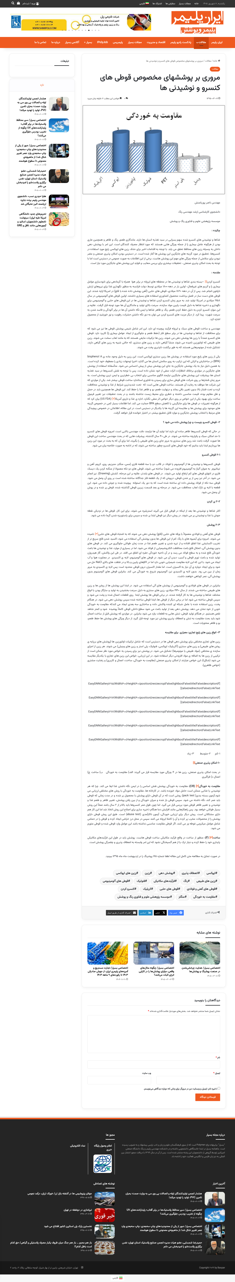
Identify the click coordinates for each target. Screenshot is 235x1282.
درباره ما (55, 42)
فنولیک (141, 881)
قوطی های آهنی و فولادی (201, 889)
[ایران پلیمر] (193, 22)
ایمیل (216, 1073)
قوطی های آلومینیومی (115, 881)
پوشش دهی (166, 873)
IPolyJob (102, 42)
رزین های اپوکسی (126, 873)
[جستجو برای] (13, 3)
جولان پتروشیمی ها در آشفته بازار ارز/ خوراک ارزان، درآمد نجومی (60, 1194)
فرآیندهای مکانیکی (164, 881)
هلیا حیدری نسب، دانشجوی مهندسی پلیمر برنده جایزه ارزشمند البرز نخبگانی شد (31, 200)
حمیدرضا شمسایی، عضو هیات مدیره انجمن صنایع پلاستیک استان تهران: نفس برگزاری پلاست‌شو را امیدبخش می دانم (31, 179)
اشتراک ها (157, 4)
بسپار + (88, 42)
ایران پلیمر (216, 42)
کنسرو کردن (127, 889)
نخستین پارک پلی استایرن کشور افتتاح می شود (68, 1226)
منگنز (182, 897)
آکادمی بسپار (72, 42)
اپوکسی (211, 873)
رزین (147, 873)
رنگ (185, 881)
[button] (98, 30)
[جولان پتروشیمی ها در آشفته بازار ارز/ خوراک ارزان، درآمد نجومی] (105, 1199)
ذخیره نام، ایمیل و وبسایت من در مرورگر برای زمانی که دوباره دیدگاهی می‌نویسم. (180, 1089)
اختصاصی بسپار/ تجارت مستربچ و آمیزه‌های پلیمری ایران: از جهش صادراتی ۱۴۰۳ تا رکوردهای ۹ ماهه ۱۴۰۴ (108, 971)
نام (218, 1057)
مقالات (202, 42)
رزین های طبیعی (205, 881)
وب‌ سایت (146, 1073)
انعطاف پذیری (190, 873)
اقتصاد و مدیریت (156, 42)
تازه (42, 85)
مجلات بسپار (185, 4)
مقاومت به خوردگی (204, 897)
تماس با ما (40, 42)
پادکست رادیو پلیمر (180, 42)
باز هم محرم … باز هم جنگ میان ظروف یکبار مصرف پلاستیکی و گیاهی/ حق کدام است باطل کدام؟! (51, 1245)
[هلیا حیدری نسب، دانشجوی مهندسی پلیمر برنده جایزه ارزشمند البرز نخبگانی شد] (59, 201)
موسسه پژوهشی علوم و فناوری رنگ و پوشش (144, 897)
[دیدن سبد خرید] (18, 3)
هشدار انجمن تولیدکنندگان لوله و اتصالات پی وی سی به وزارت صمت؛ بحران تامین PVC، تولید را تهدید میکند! (31, 104)
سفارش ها (170, 4)
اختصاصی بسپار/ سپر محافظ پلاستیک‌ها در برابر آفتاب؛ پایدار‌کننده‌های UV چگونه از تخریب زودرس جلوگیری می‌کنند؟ (31, 128)
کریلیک (147, 889)
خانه (196, 4)
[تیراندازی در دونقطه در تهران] (105, 1215)
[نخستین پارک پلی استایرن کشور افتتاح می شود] (105, 1231)
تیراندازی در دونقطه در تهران (78, 1210)
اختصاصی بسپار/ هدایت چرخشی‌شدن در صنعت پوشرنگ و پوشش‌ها (201, 970)
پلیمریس (118, 42)
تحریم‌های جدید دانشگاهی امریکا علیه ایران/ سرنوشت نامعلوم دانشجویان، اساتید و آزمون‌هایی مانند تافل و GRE (31, 220)
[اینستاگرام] (82, 1267)
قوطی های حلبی (169, 889)
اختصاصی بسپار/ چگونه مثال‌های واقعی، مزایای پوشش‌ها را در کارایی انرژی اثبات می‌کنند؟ (156, 971)
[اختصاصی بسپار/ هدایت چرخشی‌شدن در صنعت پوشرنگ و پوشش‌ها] (200, 953)
